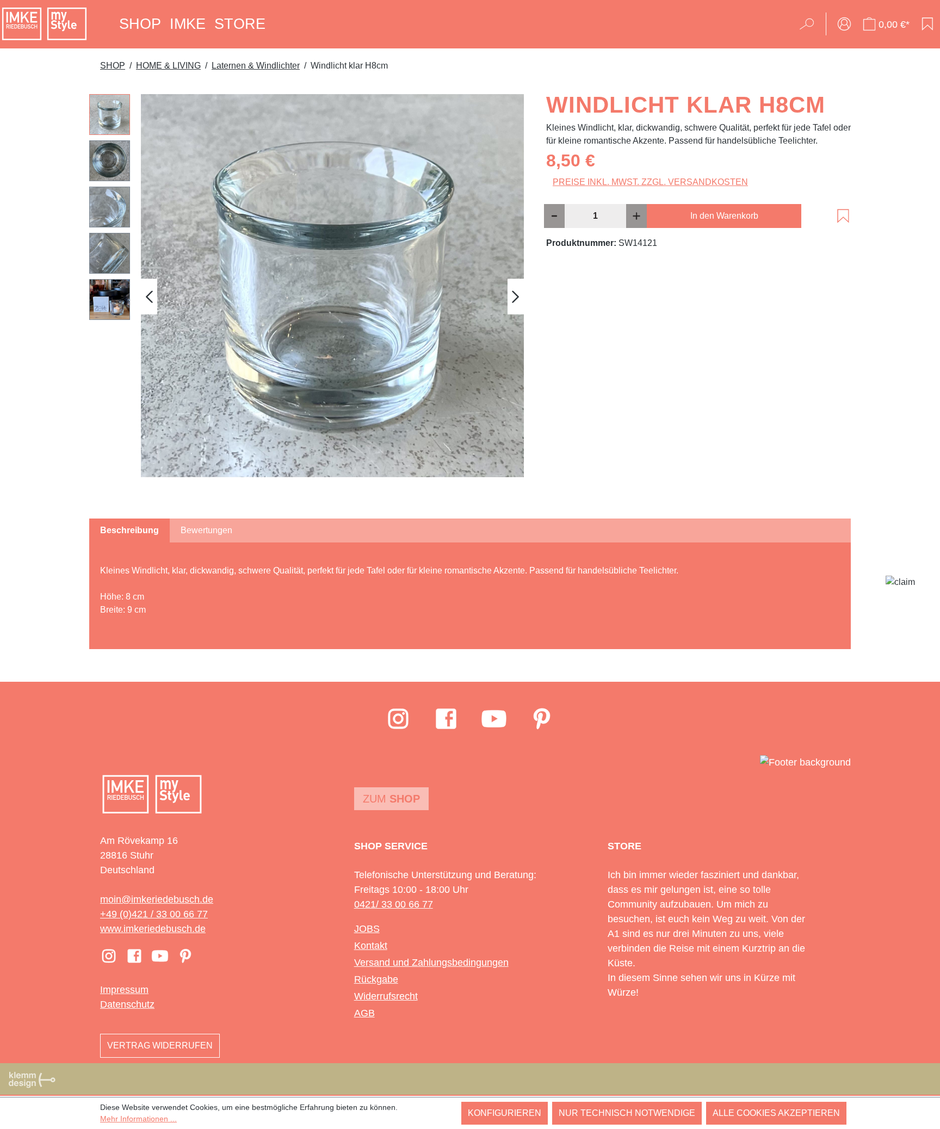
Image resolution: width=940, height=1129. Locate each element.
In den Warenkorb (724, 215)
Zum (391, 799)
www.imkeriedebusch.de (153, 928)
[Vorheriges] (149, 296)
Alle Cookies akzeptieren (776, 1113)
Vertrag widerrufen (160, 1045)
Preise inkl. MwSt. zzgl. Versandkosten (650, 182)
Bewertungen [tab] (206, 530)
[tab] (129, 530)
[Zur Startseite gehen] (44, 23)
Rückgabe (376, 979)
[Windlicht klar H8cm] (332, 285)
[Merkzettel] (927, 24)
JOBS (367, 928)
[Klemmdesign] (32, 1079)
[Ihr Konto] (844, 24)
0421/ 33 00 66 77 (393, 904)
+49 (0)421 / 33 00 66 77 (154, 914)
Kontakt (370, 945)
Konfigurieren (504, 1113)
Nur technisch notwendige (627, 1113)
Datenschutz (127, 1004)
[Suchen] (810, 24)
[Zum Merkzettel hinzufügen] (843, 216)
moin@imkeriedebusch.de (156, 899)
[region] (306, 296)
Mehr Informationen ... (138, 1118)
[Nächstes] (516, 296)
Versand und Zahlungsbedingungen (431, 962)
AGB (364, 1013)
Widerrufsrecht (386, 996)
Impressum (124, 989)
